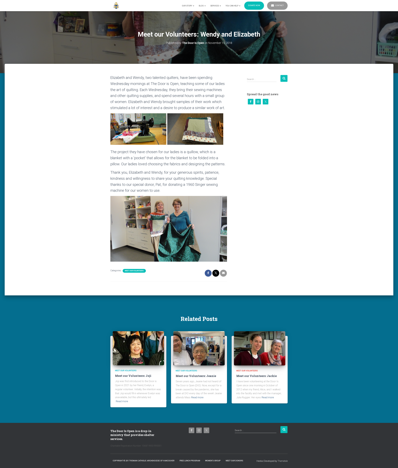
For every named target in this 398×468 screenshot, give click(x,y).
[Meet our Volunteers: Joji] (138, 348)
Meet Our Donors (234, 461)
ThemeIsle (283, 461)
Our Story (187, 6)
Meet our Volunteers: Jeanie (196, 376)
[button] (193, 6)
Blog (201, 6)
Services (214, 6)
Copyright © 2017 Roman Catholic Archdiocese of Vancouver (143, 461)
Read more (122, 401)
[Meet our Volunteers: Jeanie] (199, 348)
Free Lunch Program (190, 461)
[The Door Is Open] (116, 5)
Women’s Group (213, 461)
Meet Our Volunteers (134, 271)
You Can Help (232, 6)
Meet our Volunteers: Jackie (256, 376)
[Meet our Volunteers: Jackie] (259, 348)
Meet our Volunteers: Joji (133, 376)
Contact (279, 5)
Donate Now (254, 5)
